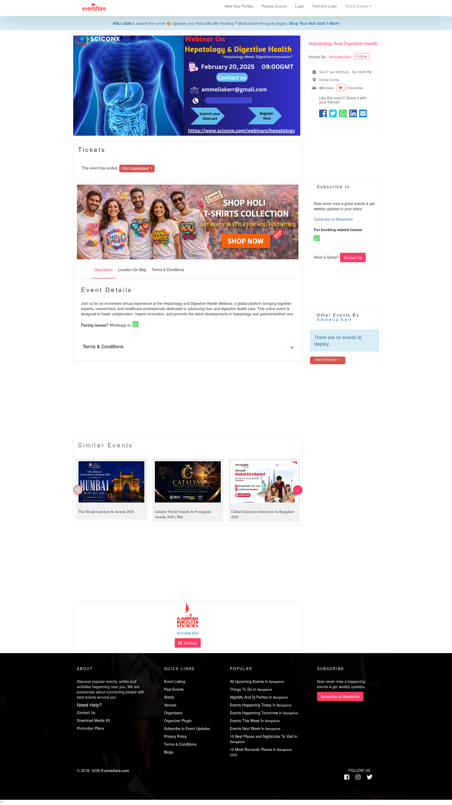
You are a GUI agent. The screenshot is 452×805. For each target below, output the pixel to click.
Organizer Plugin (178, 720)
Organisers (173, 712)
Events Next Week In (255, 728)
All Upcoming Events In (257, 681)
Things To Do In (251, 689)
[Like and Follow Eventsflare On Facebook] (347, 777)
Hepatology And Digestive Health (343, 43)
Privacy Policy (175, 736)
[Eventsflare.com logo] (91, 7)
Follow (361, 56)
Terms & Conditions (168, 269)
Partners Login (325, 6)
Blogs (168, 752)
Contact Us (353, 257)
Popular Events (275, 6)
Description (103, 269)
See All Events (326, 359)
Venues (170, 704)
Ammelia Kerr (341, 56)
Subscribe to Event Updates (187, 728)
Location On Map (132, 269)
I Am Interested (135, 168)
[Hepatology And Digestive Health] (187, 85)
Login (299, 6)
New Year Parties (239, 6)
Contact (189, 643)
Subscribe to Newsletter (333, 219)
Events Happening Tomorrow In (264, 712)
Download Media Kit (93, 720)
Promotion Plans (90, 728)
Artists (169, 697)
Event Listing (174, 681)
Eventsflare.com (115, 770)
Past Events (174, 689)
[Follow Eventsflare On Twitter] (369, 777)
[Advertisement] (188, 400)
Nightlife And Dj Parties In (259, 697)
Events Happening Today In (261, 704)
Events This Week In (255, 720)
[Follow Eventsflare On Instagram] (358, 777)
